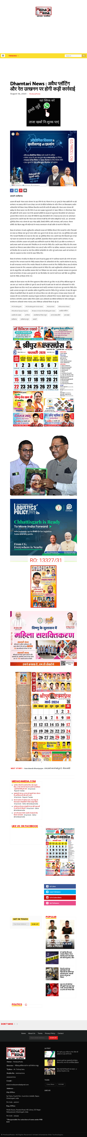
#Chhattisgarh (17, 306)
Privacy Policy (50, 1033)
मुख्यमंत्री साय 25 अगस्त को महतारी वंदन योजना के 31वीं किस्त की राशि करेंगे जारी (27, 794)
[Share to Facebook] (12, 190)
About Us (31, 1033)
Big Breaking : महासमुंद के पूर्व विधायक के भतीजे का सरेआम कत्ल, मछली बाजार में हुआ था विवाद (67, 972)
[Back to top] (82, 1132)
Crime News (50, 1084)
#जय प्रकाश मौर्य (55, 315)
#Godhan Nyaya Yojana (20, 311)
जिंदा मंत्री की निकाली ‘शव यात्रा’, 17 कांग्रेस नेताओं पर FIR (67, 1070)
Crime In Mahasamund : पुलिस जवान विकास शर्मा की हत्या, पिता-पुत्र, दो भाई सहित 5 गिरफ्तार (59, 942)
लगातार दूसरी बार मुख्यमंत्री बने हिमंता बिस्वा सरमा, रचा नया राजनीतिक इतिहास (68, 1061)
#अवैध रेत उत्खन (16, 315)
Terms (40, 1033)
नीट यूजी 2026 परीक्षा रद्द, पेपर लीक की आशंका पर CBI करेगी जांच (67, 1053)
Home (23, 1033)
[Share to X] (16, 190)
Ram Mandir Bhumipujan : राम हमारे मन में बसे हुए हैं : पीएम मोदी (47, 768)
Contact (61, 1033)
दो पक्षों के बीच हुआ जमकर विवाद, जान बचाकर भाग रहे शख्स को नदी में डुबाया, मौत (67, 955)
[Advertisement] (43, 35)
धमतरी (35, 319)
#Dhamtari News (63, 306)
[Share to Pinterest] (20, 190)
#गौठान (27, 315)
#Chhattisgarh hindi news (34, 306)
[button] (3, 55)
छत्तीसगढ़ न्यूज (25, 319)
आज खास (66, 315)
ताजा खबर (61, 1084)
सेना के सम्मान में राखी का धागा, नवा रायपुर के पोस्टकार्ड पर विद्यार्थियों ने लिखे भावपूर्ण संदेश (26, 801)
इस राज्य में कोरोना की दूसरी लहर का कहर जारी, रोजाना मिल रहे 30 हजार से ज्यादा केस (67, 987)
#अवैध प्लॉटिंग (63, 311)
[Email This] (25, 190)
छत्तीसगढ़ (14, 319)
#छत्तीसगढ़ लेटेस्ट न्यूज (40, 315)
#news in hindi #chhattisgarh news (43, 311)
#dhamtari (50, 306)
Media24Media (34, 93)
